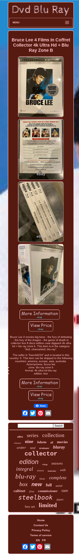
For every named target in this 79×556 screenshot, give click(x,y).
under (21, 448)
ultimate (17, 443)
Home (41, 520)
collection (53, 435)
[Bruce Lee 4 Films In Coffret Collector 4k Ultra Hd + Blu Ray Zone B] (41, 87)
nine (29, 441)
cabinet (19, 491)
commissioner (48, 491)
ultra (20, 436)
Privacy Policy (41, 530)
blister (42, 478)
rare (65, 490)
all (51, 442)
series (32, 435)
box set (30, 506)
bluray (59, 447)
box (23, 484)
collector (41, 453)
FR (44, 540)
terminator (44, 448)
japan (60, 499)
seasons (57, 463)
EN (38, 540)
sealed (59, 485)
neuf (32, 448)
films (31, 491)
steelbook (35, 497)
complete (58, 477)
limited (48, 505)
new (36, 484)
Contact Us (41, 525)
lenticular (52, 471)
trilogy (45, 464)
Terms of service (41, 535)
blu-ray (25, 476)
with (63, 470)
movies (62, 442)
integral (24, 469)
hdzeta (41, 442)
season (40, 470)
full (49, 485)
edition (29, 461)
